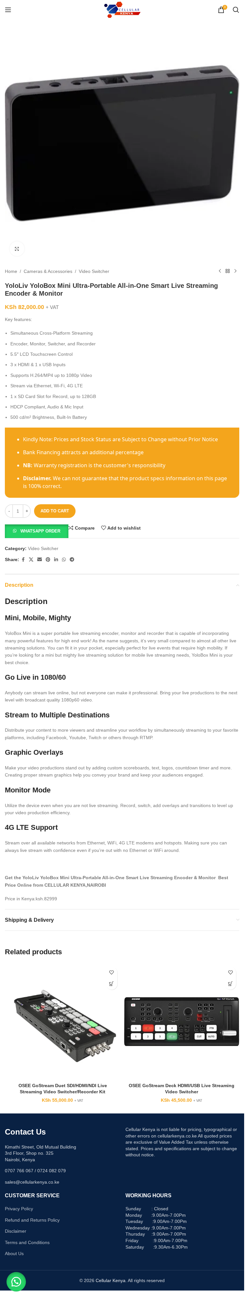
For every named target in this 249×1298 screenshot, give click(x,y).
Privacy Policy (19, 1208)
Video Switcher (94, 271)
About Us (14, 1253)
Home (11, 271)
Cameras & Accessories (48, 271)
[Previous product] (220, 271)
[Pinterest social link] (48, 559)
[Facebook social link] (23, 559)
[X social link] (31, 559)
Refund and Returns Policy (32, 1220)
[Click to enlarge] (17, 248)
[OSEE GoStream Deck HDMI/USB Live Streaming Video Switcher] (182, 1022)
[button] (36, 530)
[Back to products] (227, 271)
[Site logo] (122, 9)
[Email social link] (39, 559)
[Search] (236, 9)
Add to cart (55, 510)
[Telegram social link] (72, 559)
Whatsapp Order (40, 531)
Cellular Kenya (110, 1280)
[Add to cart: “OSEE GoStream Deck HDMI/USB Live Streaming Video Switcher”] (230, 984)
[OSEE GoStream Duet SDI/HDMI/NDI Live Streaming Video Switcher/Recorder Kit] (63, 1022)
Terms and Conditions (27, 1242)
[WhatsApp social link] (64, 559)
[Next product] (235, 271)
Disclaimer (15, 1231)
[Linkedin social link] (56, 559)
